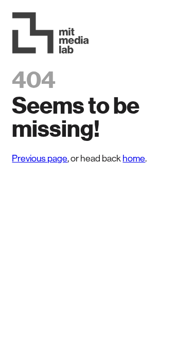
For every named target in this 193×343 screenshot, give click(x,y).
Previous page (39, 158)
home (133, 158)
